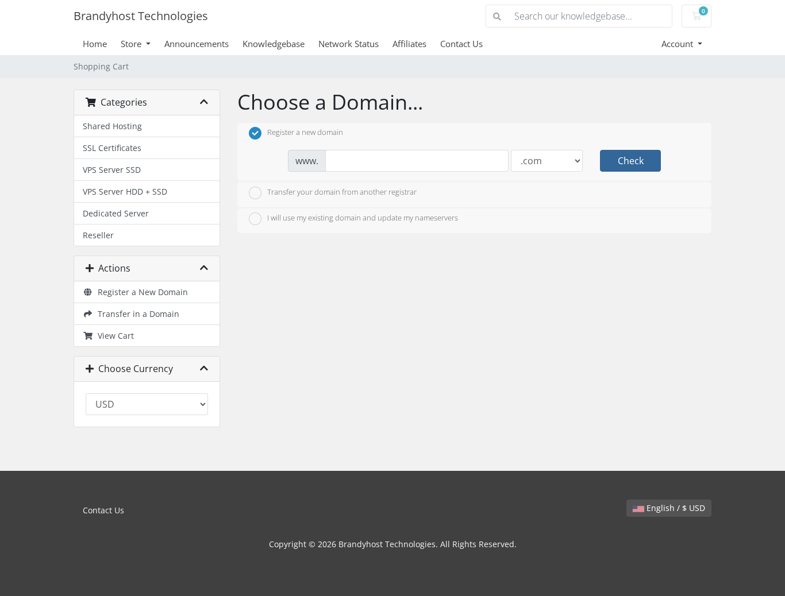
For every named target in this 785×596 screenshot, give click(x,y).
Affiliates (409, 43)
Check (631, 160)
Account (678, 43)
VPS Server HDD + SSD (125, 191)
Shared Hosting (112, 126)
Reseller (98, 235)
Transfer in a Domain (136, 313)
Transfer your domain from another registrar (342, 192)
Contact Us (461, 43)
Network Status (348, 43)
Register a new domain (305, 132)
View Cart (113, 335)
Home (95, 43)
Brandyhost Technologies (141, 16)
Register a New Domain (140, 292)
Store (132, 43)
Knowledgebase (274, 43)
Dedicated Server (116, 213)
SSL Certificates (112, 147)
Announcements (196, 43)
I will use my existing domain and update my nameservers (362, 218)
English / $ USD (674, 507)
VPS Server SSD (112, 169)
